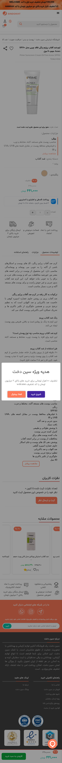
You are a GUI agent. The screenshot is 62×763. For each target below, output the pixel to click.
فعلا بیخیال (16, 394)
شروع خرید (36, 394)
